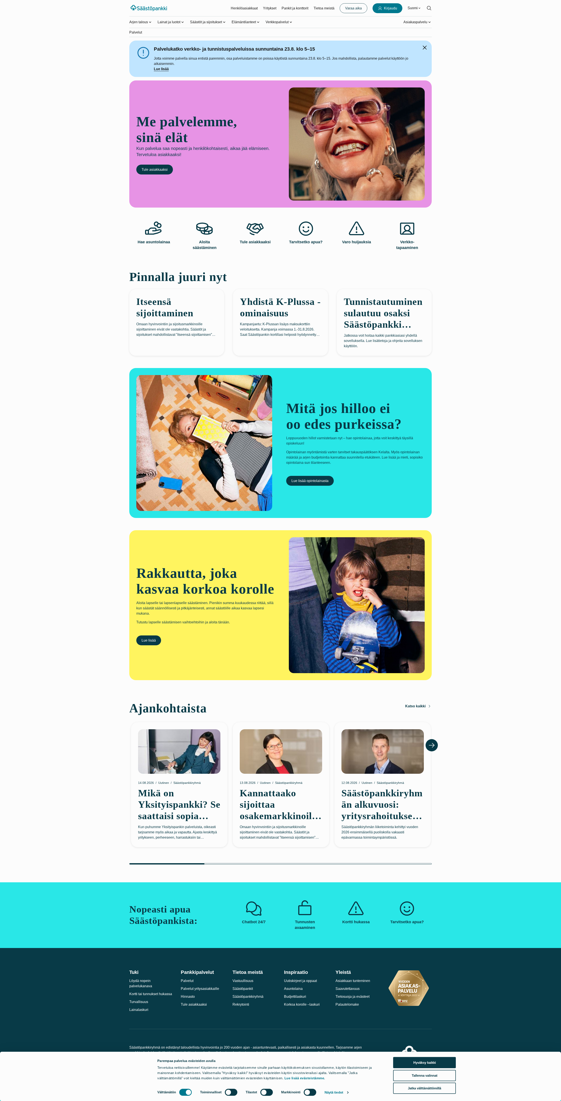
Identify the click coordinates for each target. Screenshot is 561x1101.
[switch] (231, 1092)
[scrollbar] (280, 863)
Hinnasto (188, 996)
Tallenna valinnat (424, 1075)
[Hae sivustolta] (429, 8)
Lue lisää (161, 69)
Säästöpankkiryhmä (248, 996)
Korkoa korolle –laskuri (302, 1004)
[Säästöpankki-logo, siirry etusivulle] (149, 8)
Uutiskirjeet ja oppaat (300, 981)
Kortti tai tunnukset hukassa (150, 994)
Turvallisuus (138, 1002)
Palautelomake (347, 1004)
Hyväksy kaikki (424, 1062)
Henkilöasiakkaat (244, 8)
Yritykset (269, 8)
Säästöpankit (243, 989)
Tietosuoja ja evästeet (352, 996)
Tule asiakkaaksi (155, 169)
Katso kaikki (415, 706)
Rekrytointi (241, 1004)
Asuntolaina (293, 989)
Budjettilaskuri (295, 996)
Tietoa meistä (324, 8)
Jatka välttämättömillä (424, 1088)
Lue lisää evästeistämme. (304, 1078)
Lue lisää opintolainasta (309, 481)
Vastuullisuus (243, 981)
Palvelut (187, 981)
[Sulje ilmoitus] (424, 47)
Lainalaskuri (138, 1010)
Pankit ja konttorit (295, 8)
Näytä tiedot (334, 1092)
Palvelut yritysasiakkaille (200, 989)
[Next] (432, 745)
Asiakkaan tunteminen (353, 981)
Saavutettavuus (348, 989)
